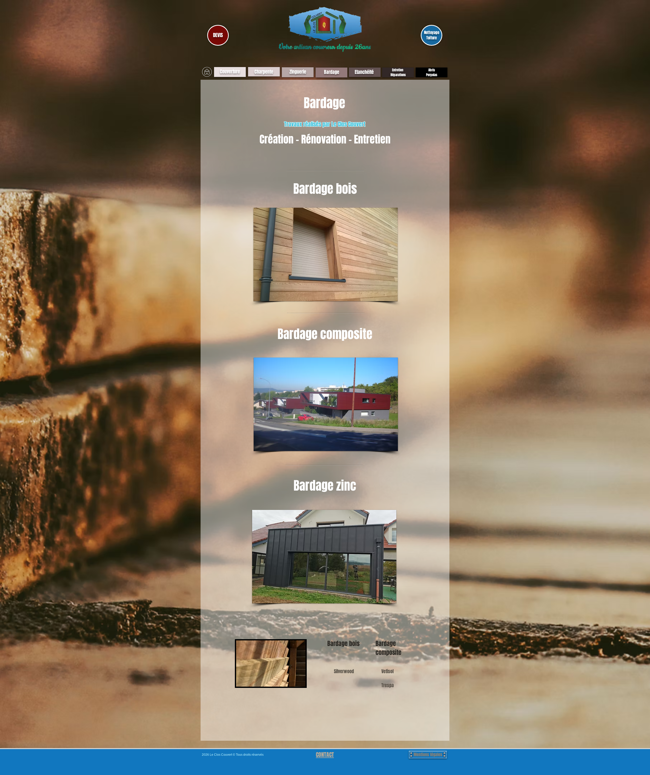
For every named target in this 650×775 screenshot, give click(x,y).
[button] (325, 254)
